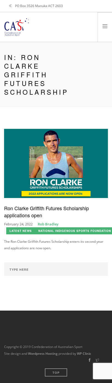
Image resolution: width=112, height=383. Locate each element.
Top (56, 373)
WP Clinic (84, 353)
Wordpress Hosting (43, 353)
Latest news (21, 231)
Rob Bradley (48, 224)
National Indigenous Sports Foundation (74, 231)
